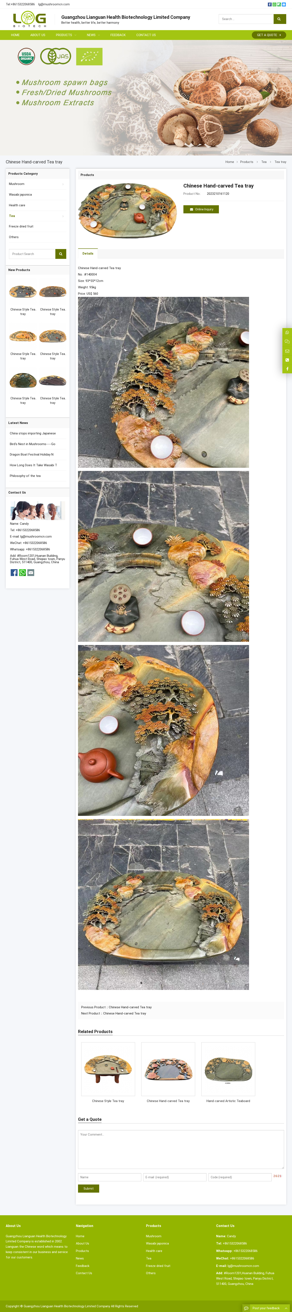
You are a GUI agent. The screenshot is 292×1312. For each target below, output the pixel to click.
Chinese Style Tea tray (108, 1101)
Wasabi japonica (20, 194)
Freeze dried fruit (21, 226)
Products (246, 162)
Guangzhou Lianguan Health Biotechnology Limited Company (67, 1306)
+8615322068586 (23, 4)
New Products (19, 270)
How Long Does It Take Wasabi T (33, 465)
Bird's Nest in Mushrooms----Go (32, 444)
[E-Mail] (284, 4)
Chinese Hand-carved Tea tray (130, 1007)
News (80, 1258)
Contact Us (84, 1273)
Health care (17, 205)
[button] (134, 141)
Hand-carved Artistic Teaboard (228, 1101)
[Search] (280, 19)
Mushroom (16, 184)
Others (14, 237)
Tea (264, 162)
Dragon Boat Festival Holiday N (31, 454)
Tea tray (280, 162)
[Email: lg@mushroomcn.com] (287, 351)
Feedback (82, 1266)
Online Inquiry (204, 209)
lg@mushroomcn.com (54, 4)
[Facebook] (269, 4)
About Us (82, 1243)
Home (80, 1236)
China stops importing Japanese (32, 433)
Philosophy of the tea (25, 476)
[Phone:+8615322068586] (287, 360)
